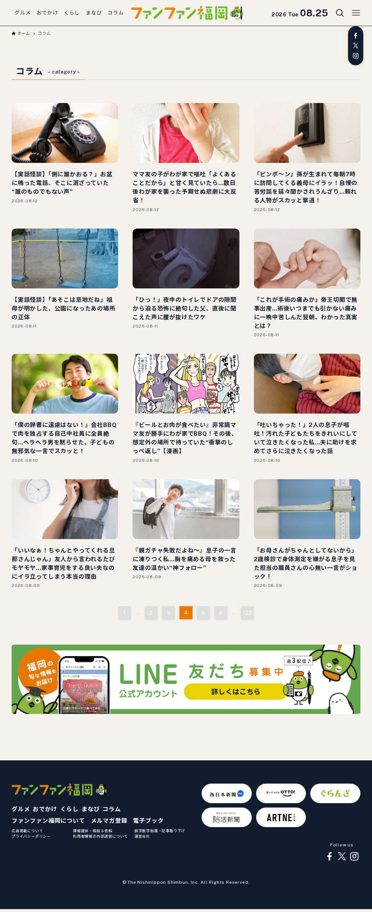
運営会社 (142, 836)
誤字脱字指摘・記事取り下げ (159, 831)
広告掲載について (27, 831)
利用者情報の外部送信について (100, 836)
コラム (111, 809)
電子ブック (148, 820)
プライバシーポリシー (31, 836)
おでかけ (45, 809)
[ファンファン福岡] (187, 13)
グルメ (21, 809)
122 (247, 613)
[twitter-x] (355, 45)
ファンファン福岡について (48, 820)
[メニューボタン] (356, 13)
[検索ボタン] (340, 13)
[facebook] (355, 35)
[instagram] (355, 55)
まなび (90, 809)
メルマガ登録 (109, 820)
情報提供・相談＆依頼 (92, 831)
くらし (69, 809)
